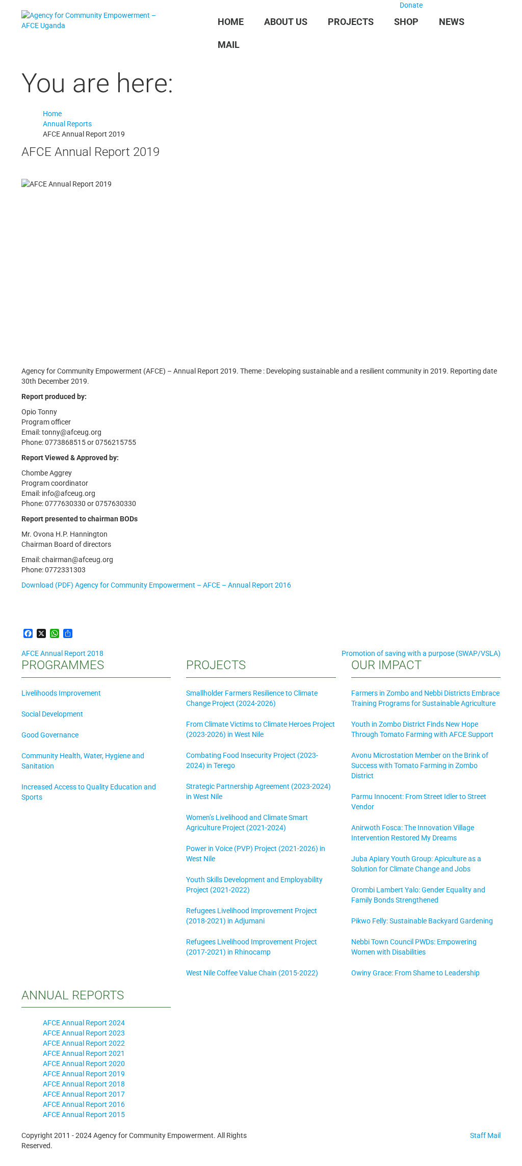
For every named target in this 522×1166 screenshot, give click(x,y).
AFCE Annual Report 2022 (84, 1043)
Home (231, 21)
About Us (285, 21)
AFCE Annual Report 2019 (84, 1074)
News (451, 21)
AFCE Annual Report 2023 (84, 1033)
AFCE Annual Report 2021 (84, 1053)
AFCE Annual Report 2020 (84, 1063)
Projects (351, 21)
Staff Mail (485, 1135)
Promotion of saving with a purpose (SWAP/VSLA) (421, 653)
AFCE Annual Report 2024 (84, 1023)
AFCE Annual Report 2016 (84, 1104)
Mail (229, 44)
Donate (410, 5)
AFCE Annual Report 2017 (84, 1094)
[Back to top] (3, 1161)
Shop (406, 21)
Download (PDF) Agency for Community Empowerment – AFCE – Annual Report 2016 (156, 585)
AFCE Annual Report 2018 (62, 653)
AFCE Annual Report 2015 (84, 1114)
